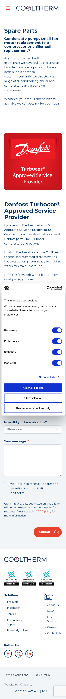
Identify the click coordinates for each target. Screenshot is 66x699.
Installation (13, 607)
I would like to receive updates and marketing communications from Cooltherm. (33, 488)
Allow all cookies (33, 387)
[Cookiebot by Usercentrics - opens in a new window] (47, 288)
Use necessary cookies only (33, 408)
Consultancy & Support (16, 622)
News (50, 611)
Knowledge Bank (17, 630)
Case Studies (51, 619)
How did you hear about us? (25, 422)
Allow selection (33, 397)
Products (12, 601)
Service (11, 614)
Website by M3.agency (18, 684)
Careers (51, 627)
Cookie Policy (42, 675)
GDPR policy (43, 511)
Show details (47, 377)
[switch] (57, 341)
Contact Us (54, 633)
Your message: (15, 441)
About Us (53, 605)
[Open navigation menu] (8, 8)
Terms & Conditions (16, 675)
